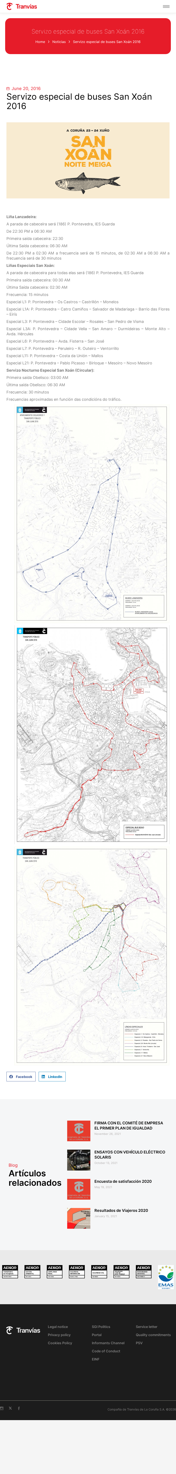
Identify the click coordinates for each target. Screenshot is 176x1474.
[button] (21, 1076)
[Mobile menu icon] (166, 6)
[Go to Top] (169, 1467)
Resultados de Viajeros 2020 (121, 1210)
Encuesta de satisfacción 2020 (123, 1181)
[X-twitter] (10, 1408)
